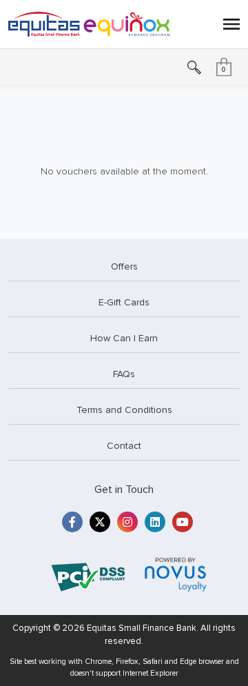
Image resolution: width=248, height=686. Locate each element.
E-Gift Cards (124, 302)
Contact (124, 446)
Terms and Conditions (124, 410)
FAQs (124, 374)
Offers (124, 266)
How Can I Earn (124, 338)
